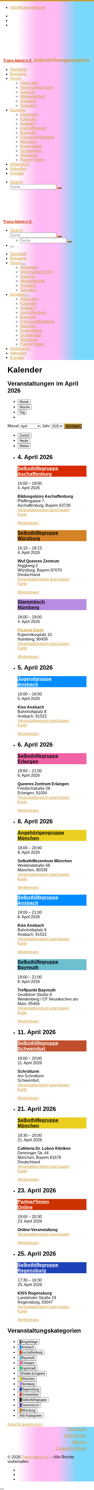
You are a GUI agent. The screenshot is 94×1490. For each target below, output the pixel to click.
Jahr (46, 426)
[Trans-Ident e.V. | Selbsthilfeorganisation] (31, 55)
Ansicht (25, 1424)
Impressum (76, 1429)
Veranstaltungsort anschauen (43, 510)
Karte (22, 514)
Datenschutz (75, 1435)
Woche (25, 407)
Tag (22, 412)
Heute (24, 441)
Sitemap (79, 1442)
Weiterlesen (28, 523)
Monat (24, 402)
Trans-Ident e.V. (35, 1457)
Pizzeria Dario (31, 630)
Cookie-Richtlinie (71, 1448)
